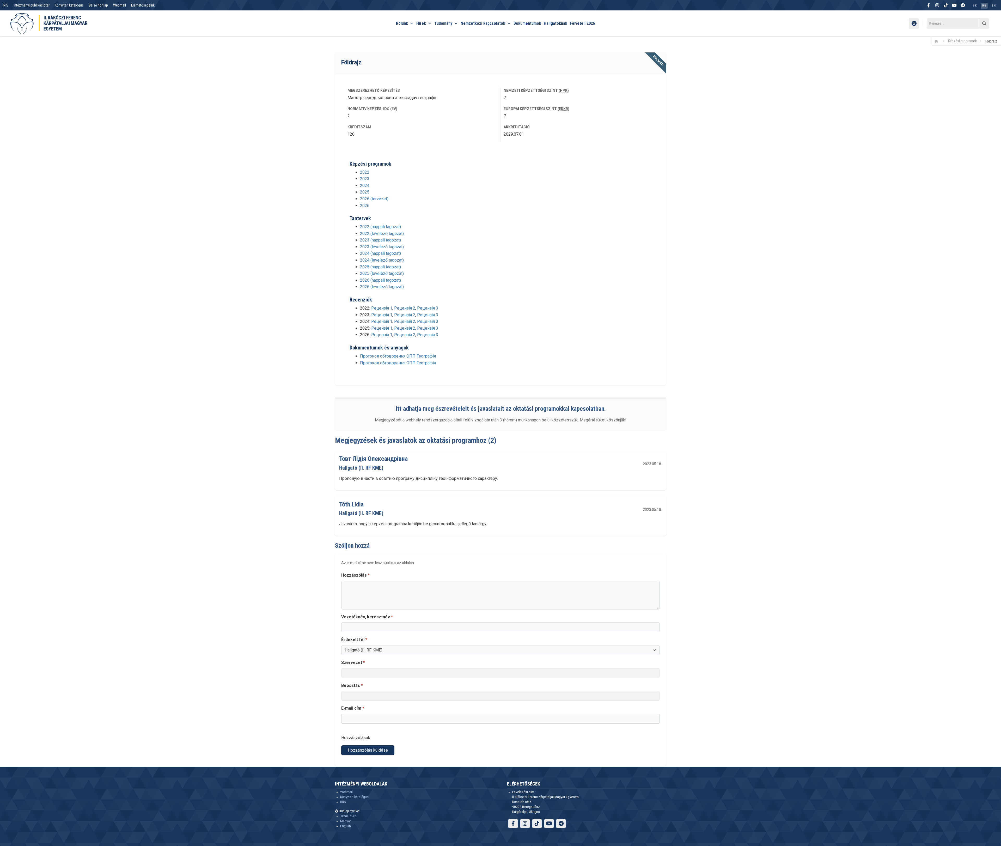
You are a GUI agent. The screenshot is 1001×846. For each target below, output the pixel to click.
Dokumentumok (527, 23)
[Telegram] (963, 5)
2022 (364, 172)
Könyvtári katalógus (69, 5)
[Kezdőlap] (938, 41)
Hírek (421, 23)
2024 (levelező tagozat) (382, 260)
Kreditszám (359, 127)
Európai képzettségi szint (536, 109)
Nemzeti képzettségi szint (536, 90)
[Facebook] (928, 5)
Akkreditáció (517, 127)
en (994, 5)
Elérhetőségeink (143, 5)
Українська (348, 816)
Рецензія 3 (427, 308)
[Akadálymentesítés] (914, 23)
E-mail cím (352, 708)
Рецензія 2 (404, 308)
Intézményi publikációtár (32, 5)
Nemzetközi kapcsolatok (483, 23)
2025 (364, 192)
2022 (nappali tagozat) (380, 226)
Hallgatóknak (555, 23)
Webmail (119, 5)
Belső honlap (98, 5)
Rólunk (402, 23)
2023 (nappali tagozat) (380, 240)
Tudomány (443, 23)
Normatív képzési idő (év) (372, 109)
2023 (364, 178)
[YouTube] (954, 5)
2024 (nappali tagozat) (380, 253)
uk (974, 5)
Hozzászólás (355, 575)
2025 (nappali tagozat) (380, 266)
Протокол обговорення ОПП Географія (398, 356)
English (345, 826)
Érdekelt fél (354, 639)
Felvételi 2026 (582, 23)
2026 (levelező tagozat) (382, 286)
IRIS (5, 5)
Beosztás (352, 685)
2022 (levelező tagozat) (382, 233)
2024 (364, 185)
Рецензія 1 (381, 308)
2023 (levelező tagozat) (382, 246)
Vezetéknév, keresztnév (367, 616)
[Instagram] (937, 5)
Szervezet (353, 662)
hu (984, 5)
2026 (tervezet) (374, 198)
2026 (364, 205)
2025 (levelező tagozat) (382, 273)
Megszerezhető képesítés (373, 90)
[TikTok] (945, 5)
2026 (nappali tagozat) (380, 280)
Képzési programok (962, 41)
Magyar (345, 821)
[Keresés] (984, 23)
